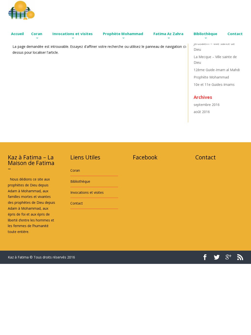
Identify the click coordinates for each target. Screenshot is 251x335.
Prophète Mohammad (123, 33)
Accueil (17, 33)
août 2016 (202, 111)
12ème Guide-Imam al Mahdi (217, 69)
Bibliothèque (205, 33)
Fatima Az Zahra (168, 33)
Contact (235, 33)
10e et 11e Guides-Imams (214, 84)
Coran (36, 33)
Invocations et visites (72, 33)
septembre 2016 (207, 104)
